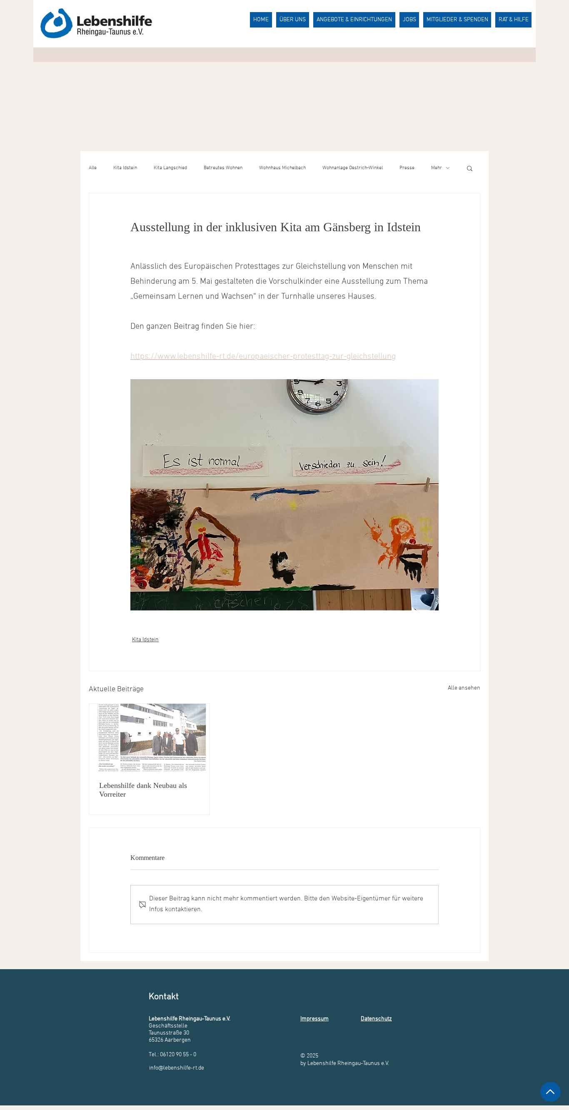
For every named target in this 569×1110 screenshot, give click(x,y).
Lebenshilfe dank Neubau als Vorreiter (143, 789)
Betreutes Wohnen (223, 168)
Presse (406, 168)
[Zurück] (550, 1092)
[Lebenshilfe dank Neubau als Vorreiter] (149, 737)
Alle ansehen (464, 688)
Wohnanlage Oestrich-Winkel (352, 168)
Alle (93, 168)
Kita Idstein (125, 168)
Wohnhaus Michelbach (282, 168)
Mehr (436, 168)
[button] (470, 168)
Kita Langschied (170, 168)
